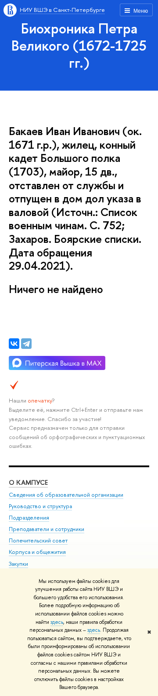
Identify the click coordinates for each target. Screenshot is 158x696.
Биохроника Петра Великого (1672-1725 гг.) (79, 45)
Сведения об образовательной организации (66, 494)
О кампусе (28, 482)
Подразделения (29, 517)
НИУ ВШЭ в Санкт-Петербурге (62, 10)
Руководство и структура (40, 506)
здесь (56, 622)
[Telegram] (26, 343)
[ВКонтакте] (14, 343)
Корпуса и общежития (37, 552)
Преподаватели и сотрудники (46, 529)
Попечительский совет (38, 540)
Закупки (18, 564)
